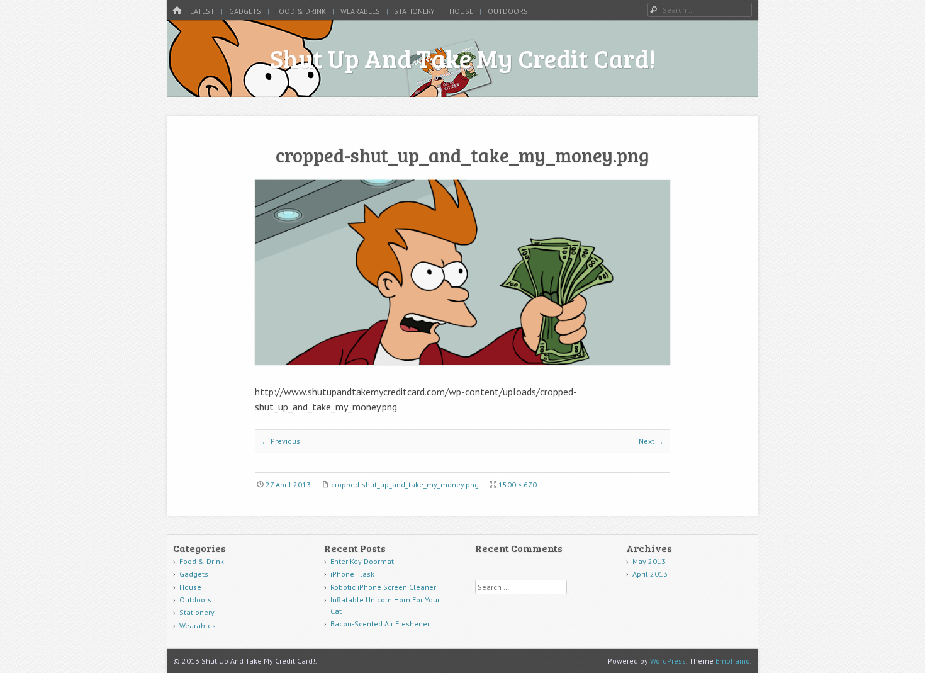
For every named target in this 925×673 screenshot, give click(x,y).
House (461, 11)
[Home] (177, 11)
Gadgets (245, 11)
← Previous (280, 441)
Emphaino (732, 660)
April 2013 (650, 574)
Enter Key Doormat (362, 561)
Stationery (414, 11)
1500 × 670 (517, 484)
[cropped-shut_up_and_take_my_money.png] (462, 361)
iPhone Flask (352, 574)
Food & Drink (300, 11)
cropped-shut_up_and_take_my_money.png (405, 484)
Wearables (360, 11)
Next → (651, 441)
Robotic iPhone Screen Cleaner (383, 587)
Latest (202, 11)
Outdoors (508, 11)
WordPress (668, 660)
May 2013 (649, 561)
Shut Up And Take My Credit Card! (463, 58)
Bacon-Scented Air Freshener (380, 623)
